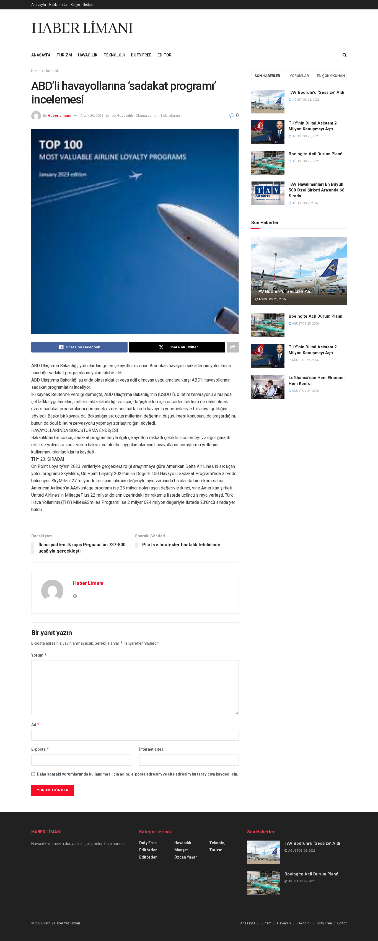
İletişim (88, 5)
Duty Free (141, 55)
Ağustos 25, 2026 (272, 299)
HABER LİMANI (82, 28)
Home (35, 71)
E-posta (40, 749)
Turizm (64, 55)
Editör (164, 55)
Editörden (148, 850)
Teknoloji (114, 55)
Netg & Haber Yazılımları (61, 923)
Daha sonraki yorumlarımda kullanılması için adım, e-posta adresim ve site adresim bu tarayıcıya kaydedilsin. (137, 774)
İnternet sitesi (152, 749)
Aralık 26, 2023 (91, 115)
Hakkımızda (58, 5)
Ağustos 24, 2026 (305, 391)
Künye (75, 5)
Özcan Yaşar (185, 857)
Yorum (39, 655)
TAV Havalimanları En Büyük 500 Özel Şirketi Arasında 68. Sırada (317, 190)
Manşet (181, 850)
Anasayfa (38, 5)
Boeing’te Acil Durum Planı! (316, 153)
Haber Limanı (59, 115)
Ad (35, 724)
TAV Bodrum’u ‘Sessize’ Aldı (316, 92)
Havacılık (87, 55)
